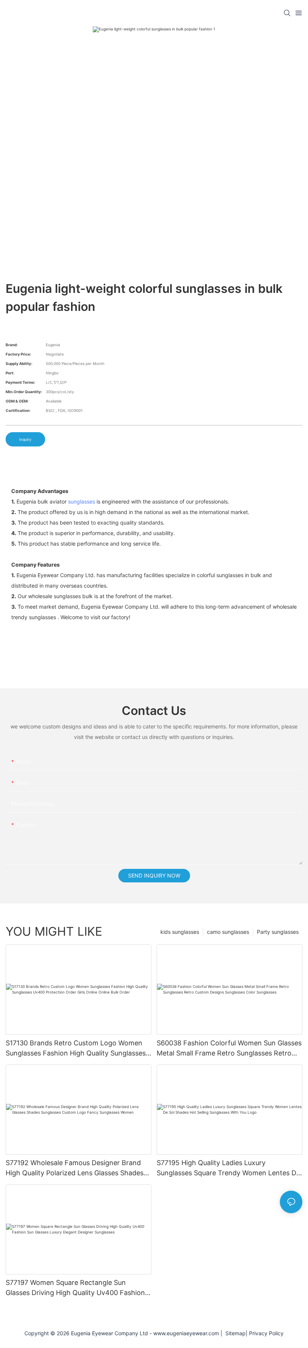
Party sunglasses (278, 932)
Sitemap (234, 1333)
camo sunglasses (228, 932)
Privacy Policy (266, 1333)
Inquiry (25, 439)
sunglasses (81, 501)
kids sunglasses (179, 932)
